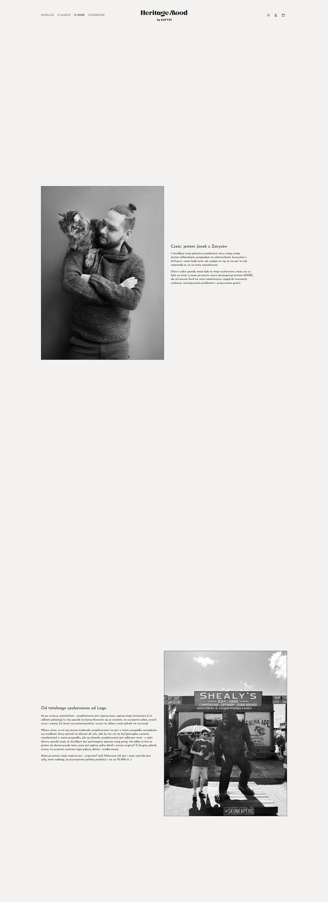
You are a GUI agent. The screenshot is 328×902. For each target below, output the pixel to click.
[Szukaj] (268, 15)
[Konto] (275, 15)
